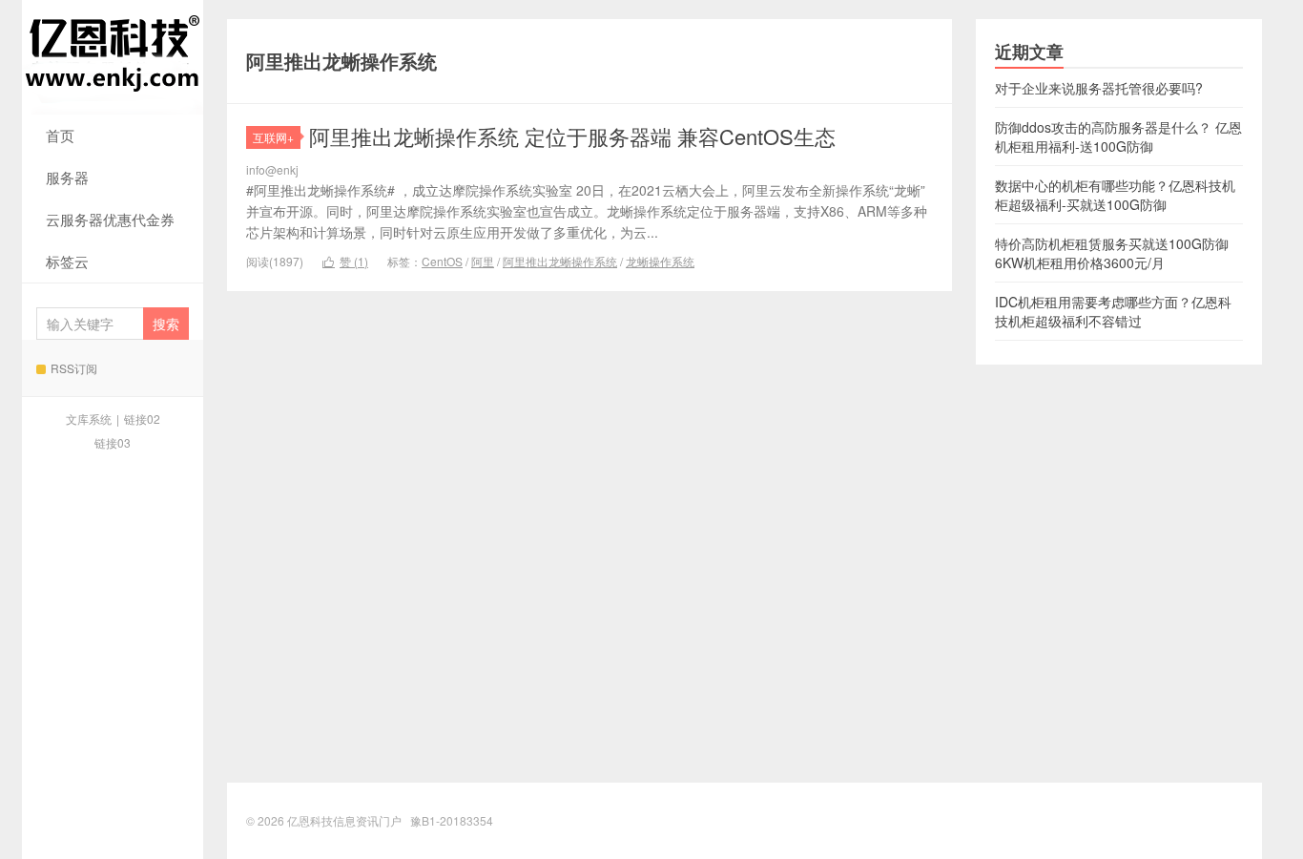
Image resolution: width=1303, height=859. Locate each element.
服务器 (67, 177)
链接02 (142, 418)
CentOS (442, 261)
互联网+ (273, 137)
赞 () (345, 261)
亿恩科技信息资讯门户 (112, 57)
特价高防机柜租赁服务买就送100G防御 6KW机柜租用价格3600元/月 (1112, 253)
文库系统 (89, 418)
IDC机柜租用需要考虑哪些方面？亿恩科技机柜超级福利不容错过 (1113, 311)
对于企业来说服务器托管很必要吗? (1099, 87)
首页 (60, 135)
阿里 (482, 261)
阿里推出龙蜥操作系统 (560, 261)
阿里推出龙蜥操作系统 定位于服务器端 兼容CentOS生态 (572, 136)
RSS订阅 (74, 368)
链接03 (112, 442)
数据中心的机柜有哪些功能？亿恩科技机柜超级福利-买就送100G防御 (1115, 195)
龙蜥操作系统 (660, 261)
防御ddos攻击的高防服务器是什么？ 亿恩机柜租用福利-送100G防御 (1118, 136)
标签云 (67, 261)
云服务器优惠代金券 (110, 219)
